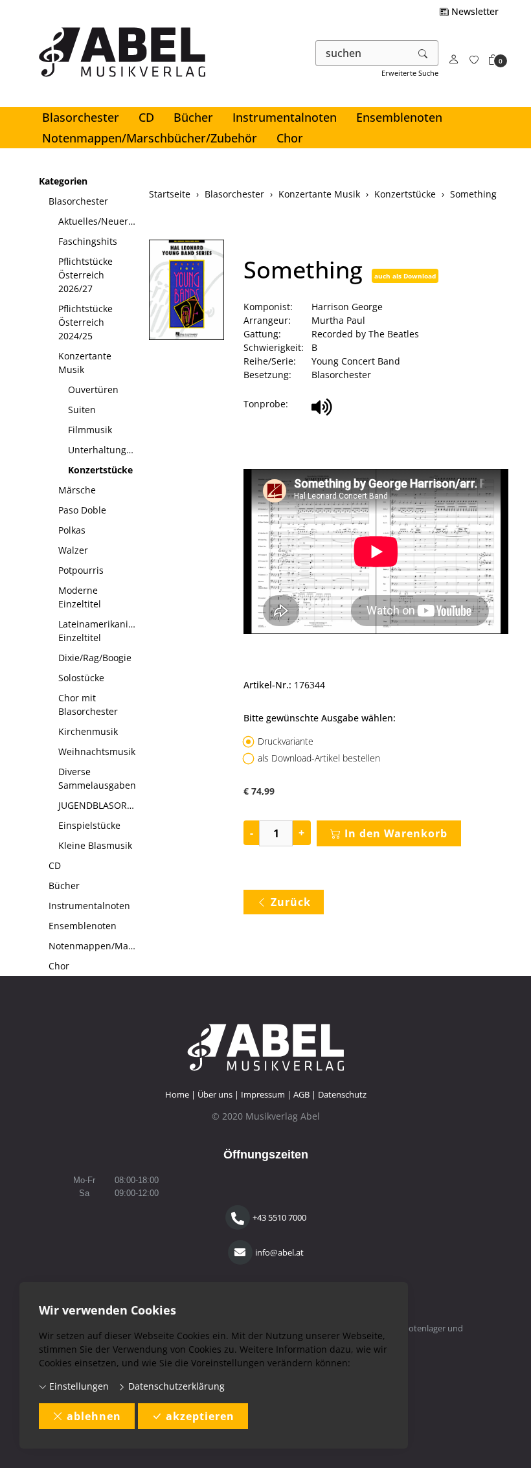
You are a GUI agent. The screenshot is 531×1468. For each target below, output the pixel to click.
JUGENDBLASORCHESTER (98, 805)
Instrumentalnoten (284, 117)
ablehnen (94, 1416)
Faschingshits (87, 241)
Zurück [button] (291, 902)
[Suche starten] (423, 53)
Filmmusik (90, 429)
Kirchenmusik (88, 731)
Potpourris (81, 570)
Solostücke (81, 678)
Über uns (215, 1094)
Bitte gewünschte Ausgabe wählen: (319, 718)
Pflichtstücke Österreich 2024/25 (85, 322)
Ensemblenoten (399, 117)
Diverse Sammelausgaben (97, 778)
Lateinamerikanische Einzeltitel (98, 631)
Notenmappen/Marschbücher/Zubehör (149, 138)
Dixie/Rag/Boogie (94, 657)
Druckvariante (285, 741)
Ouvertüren (93, 389)
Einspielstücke (89, 825)
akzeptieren (200, 1416)
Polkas (71, 530)
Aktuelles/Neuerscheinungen (98, 221)
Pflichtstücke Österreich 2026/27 (85, 275)
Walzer (73, 550)
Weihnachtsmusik (96, 751)
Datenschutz (342, 1094)
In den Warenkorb (396, 833)
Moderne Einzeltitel (79, 597)
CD (146, 117)
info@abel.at (279, 1252)
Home (177, 1094)
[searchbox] (362, 53)
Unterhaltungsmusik (103, 450)
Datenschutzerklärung (175, 1386)
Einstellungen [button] (78, 1386)
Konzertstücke (100, 470)
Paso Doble (82, 510)
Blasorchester (80, 117)
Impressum (263, 1094)
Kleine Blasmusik (95, 845)
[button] (493, 60)
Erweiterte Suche (409, 73)
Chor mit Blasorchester (88, 704)
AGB (301, 1094)
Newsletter (474, 11)
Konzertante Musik (84, 363)
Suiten (82, 409)
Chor (290, 138)
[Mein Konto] (454, 60)
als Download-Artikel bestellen (319, 758)
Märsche (77, 490)
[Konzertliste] (474, 60)
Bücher (193, 117)
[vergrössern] (186, 291)
